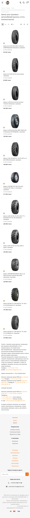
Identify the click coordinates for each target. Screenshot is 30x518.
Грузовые (15, 455)
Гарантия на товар (15, 434)
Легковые (15, 450)
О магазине (15, 438)
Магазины (15, 441)
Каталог (15, 417)
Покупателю (15, 427)
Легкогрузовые (15, 453)
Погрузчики (15, 466)
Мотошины (15, 460)
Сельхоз (15, 458)
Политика (15, 443)
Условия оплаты (15, 429)
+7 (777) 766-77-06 (16, 483)
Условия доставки (15, 432)
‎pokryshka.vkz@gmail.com (16, 486)
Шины (15, 420)
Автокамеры (15, 463)
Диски (15, 423)
